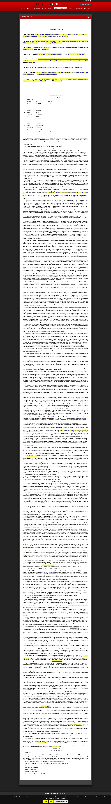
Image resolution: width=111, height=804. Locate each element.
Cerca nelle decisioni (85, 4)
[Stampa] (88, 17)
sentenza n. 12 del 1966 (57, 661)
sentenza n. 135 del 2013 (28, 689)
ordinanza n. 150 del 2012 (48, 565)
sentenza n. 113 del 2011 (32, 456)
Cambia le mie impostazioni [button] (61, 801)
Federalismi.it (78, 67)
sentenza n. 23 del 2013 (42, 742)
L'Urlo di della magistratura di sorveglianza (48, 54)
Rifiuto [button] (51, 801)
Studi (63, 36)
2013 (66, 36)
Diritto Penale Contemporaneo (76, 54)
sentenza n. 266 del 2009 (46, 685)
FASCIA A (33, 1)
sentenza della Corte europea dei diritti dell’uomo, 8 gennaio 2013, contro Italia (42, 517)
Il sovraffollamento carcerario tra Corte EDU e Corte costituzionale (55, 67)
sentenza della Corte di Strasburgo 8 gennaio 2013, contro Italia (48, 333)
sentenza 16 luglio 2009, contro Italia (56, 192)
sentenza (30, 529)
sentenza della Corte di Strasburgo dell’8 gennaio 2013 (65, 405)
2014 (47, 49)
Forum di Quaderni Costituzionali (53, 43)
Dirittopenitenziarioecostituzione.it (47, 74)
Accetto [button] (45, 801)
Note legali (63, 793)
